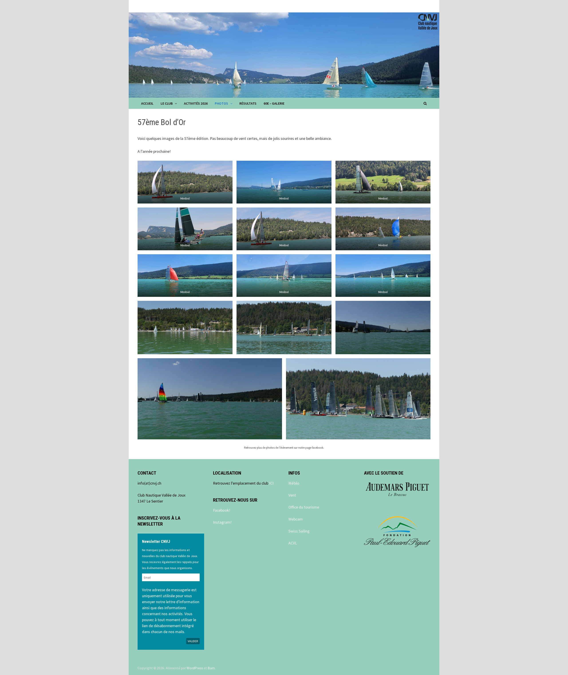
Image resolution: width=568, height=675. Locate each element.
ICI (271, 483)
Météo (293, 483)
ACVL (292, 543)
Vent (292, 495)
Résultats (247, 103)
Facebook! (221, 510)
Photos (221, 103)
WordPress (195, 668)
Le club (167, 103)
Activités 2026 (196, 103)
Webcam (295, 519)
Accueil (147, 103)
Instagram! (222, 522)
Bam (211, 668)
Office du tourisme (303, 507)
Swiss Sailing (299, 531)
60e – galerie (274, 103)
